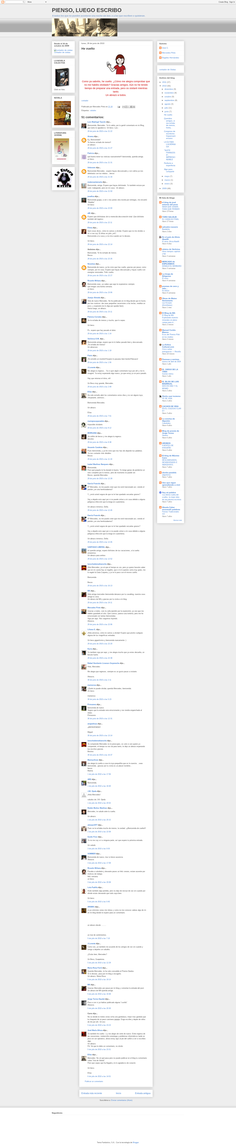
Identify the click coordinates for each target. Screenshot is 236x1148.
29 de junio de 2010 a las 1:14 (99, 334)
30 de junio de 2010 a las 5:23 (99, 699)
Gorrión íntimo (167, 374)
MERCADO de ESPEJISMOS (168, 263)
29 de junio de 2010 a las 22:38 (100, 658)
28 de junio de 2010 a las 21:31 (100, 162)
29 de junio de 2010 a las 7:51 (99, 416)
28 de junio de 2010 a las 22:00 (100, 208)
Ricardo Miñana (94, 281)
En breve (165, 291)
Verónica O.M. (93, 339)
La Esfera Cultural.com (168, 346)
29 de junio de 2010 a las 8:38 (99, 442)
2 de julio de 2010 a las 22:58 (99, 832)
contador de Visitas (167, 69)
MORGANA (92, 433)
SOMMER (92, 854)
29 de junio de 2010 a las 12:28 (100, 478)
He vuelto (168, 115)
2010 (164, 86)
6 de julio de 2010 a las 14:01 (99, 1076)
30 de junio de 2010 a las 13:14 (100, 735)
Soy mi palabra (169, 492)
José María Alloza (95, 1030)
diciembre (169, 89)
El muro (165, 278)
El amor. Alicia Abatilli (170, 241)
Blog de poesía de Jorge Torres (170, 432)
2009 (164, 188)
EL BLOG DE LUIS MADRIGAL (170, 382)
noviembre (169, 93)
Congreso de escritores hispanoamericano (170, 134)
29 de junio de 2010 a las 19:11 (100, 603)
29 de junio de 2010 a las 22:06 (100, 624)
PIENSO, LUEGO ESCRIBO (87, 10)
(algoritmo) (166, 475)
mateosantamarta (95, 182)
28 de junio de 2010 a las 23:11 (100, 312)
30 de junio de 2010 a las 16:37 (100, 755)
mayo (167, 176)
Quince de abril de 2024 (171, 362)
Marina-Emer (93, 760)
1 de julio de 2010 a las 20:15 (99, 820)
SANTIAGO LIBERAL (96, 547)
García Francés (94, 484)
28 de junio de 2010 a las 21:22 (100, 131)
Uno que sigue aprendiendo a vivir (171, 484)
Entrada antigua (143, 1093)
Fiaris (90, 356)
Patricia (91, 153)
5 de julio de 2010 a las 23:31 (99, 1049)
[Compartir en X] (128, 106)
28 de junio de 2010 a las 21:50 (100, 191)
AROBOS (166, 443)
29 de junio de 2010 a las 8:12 (99, 428)
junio (167, 111)
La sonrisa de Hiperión (168, 420)
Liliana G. (92, 629)
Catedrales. (166, 423)
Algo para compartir (169, 170)
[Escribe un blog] (126, 106)
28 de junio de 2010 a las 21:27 (100, 148)
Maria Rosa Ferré (95, 968)
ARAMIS (91, 907)
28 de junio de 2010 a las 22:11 (100, 222)
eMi (89, 213)
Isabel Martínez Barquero (98, 464)
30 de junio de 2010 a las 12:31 (100, 719)
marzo (168, 180)
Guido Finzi (93, 837)
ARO (89, 779)
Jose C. (165, 48)
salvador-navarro (170, 227)
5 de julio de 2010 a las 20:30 (99, 1008)
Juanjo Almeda (94, 298)
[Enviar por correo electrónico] (123, 106)
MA (89, 591)
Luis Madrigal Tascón (97, 122)
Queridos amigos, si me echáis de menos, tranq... (169, 123)
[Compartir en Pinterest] (134, 106)
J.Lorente (91, 367)
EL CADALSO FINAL (170, 219)
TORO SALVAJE (169, 217)
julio (167, 108)
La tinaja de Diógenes (167, 275)
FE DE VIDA (167, 398)
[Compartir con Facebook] (131, 106)
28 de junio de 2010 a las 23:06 (100, 292)
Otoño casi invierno (171, 396)
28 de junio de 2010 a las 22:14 (100, 244)
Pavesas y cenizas (170, 359)
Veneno (165, 435)
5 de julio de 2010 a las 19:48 (99, 994)
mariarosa (92, 685)
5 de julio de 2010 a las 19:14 (99, 979)
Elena (90, 228)
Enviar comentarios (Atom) (121, 1100)
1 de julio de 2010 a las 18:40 (99, 786)
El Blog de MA (168, 313)
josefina (91, 196)
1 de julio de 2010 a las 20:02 (99, 803)
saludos (93, 110)
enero (167, 184)
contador (84, 101)
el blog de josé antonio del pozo (170, 203)
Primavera (92, 704)
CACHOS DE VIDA (170, 406)
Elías (90, 392)
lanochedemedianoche (97, 564)
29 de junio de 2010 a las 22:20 (100, 644)
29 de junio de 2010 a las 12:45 (100, 510)
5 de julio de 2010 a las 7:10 (99, 938)
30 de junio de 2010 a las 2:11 (99, 680)
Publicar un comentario (94, 1081)
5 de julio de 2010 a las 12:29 (99, 963)
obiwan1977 (93, 825)
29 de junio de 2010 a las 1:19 (99, 350)
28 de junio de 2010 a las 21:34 (100, 177)
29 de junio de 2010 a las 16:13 (100, 586)
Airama (91, 136)
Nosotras (91, 264)
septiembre (170, 100)
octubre (168, 96)
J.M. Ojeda (92, 791)
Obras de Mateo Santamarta (169, 299)
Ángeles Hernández (170, 58)
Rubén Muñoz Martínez (97, 808)
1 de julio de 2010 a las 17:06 (99, 774)
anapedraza (92, 724)
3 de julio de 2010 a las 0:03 (99, 849)
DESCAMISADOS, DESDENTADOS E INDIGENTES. (169, 462)
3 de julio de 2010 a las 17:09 (99, 863)
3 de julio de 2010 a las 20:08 (99, 882)
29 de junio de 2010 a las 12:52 (100, 559)
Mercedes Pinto (94, 608)
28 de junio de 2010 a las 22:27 (100, 275)
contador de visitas (62, 52)
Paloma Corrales (95, 317)
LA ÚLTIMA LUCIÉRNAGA (170, 144)
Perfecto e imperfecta (169, 164)
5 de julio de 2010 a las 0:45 (99, 902)
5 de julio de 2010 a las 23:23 (99, 1025)
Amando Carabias (95, 447)
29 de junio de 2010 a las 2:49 (99, 387)
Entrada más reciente (91, 1093)
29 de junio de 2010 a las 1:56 (99, 362)
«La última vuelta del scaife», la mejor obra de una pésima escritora (171, 497)
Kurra (90, 649)
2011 (164, 82)
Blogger (136, 1142)
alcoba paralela (169, 472)
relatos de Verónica (171, 249)
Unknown (91, 168)
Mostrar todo (177, 520)
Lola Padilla (93, 887)
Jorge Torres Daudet (96, 999)
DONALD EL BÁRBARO (171, 266)
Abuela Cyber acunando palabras (171, 508)
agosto (168, 104)
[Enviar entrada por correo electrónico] (119, 107)
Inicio (118, 1093)
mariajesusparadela (96, 421)
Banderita (166, 229)
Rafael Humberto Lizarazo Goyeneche (103, 663)
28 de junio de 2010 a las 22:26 (100, 259)
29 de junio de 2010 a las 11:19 (100, 459)
